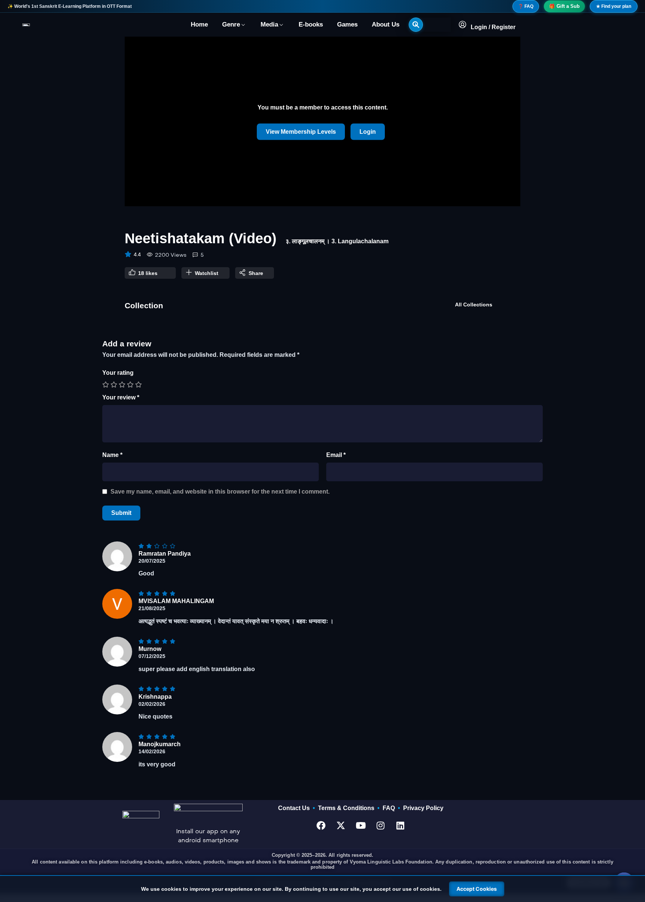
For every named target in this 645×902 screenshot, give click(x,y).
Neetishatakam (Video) (201, 238)
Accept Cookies (477, 889)
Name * (112, 455)
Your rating (118, 373)
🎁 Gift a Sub (564, 6)
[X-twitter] (341, 825)
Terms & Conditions (347, 808)
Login (367, 132)
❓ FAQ (525, 6)
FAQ (390, 808)
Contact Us (295, 808)
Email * (336, 455)
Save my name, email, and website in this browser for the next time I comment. (220, 491)
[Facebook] (321, 825)
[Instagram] (380, 825)
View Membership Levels (301, 132)
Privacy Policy (423, 808)
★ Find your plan (613, 6)
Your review (120, 397)
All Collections (473, 305)
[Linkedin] (400, 825)
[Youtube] (361, 825)
